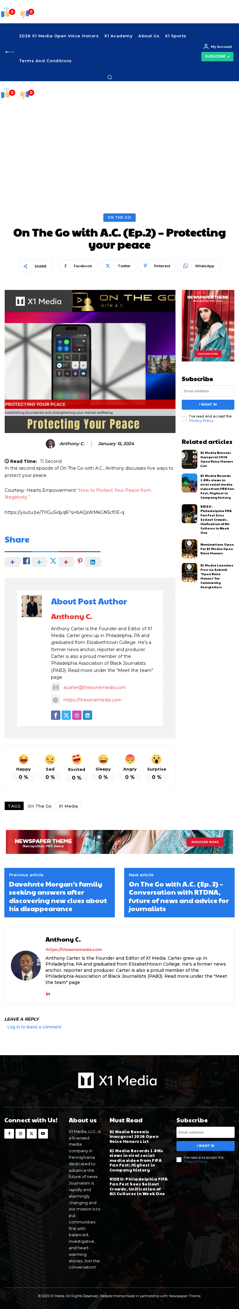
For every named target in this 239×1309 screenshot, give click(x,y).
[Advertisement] (119, 151)
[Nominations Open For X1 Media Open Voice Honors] (190, 548)
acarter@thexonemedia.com (94, 687)
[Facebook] (9, 1134)
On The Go (119, 217)
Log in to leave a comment (34, 1026)
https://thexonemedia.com (92, 700)
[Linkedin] (47, 992)
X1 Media (68, 806)
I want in (208, 405)
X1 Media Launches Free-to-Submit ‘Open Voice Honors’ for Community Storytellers (216, 576)
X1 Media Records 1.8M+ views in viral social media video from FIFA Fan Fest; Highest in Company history (217, 486)
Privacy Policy (201, 420)
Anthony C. (71, 443)
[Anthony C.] (51, 444)
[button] (109, 77)
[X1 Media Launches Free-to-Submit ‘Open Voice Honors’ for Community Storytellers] (190, 572)
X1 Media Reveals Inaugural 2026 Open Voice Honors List (216, 459)
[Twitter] (31, 1134)
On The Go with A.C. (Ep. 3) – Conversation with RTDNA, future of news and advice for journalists (179, 896)
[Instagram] (20, 1134)
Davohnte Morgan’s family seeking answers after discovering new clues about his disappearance (58, 896)
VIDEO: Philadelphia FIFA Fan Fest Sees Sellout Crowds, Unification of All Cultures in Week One (216, 519)
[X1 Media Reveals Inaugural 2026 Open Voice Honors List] (190, 459)
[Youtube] (43, 1134)
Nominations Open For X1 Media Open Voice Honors (217, 548)
